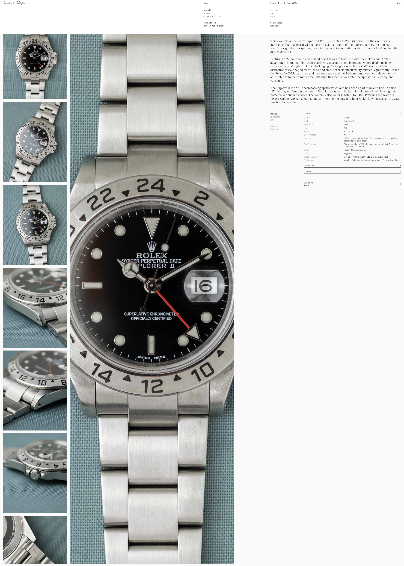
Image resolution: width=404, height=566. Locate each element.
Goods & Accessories (213, 16)
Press (272, 16)
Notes (273, 120)
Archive (207, 13)
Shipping (274, 126)
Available (207, 10)
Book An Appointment (213, 26)
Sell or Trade (276, 23)
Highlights (275, 117)
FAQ (272, 13)
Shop (205, 3)
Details (273, 114)
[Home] (14, 3)
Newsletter (275, 26)
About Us (274, 10)
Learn (273, 3)
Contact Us (292, 3)
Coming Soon (209, 23)
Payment (274, 129)
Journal (281, 3)
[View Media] (152, 291)
